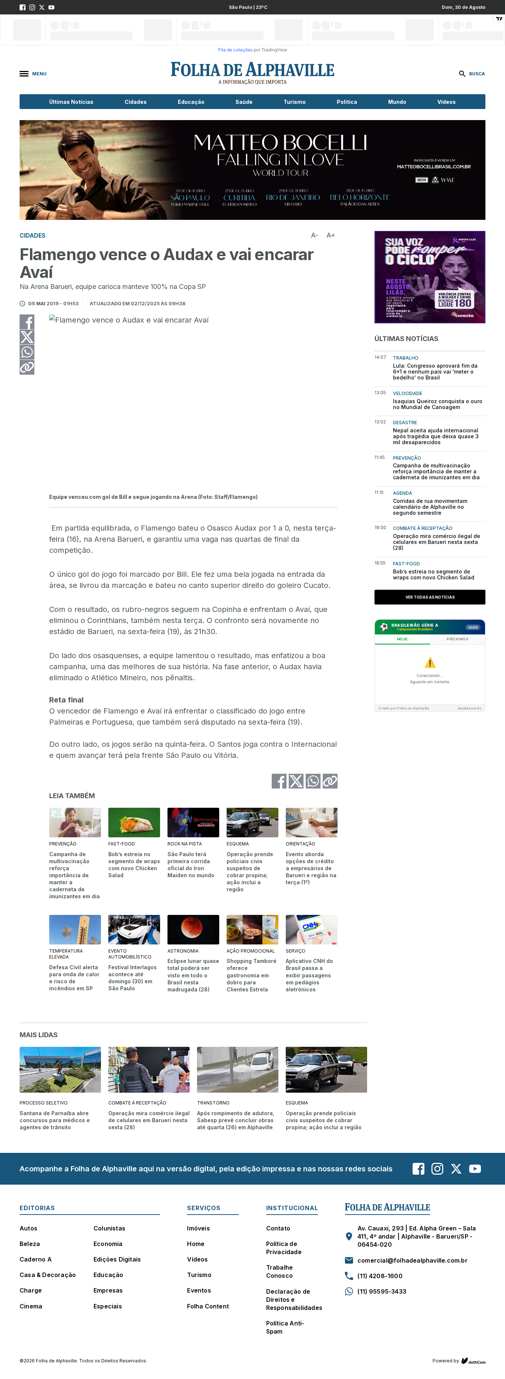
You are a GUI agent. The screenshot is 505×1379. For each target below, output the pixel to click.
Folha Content (208, 1306)
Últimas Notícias (71, 102)
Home (195, 1243)
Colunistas (109, 1228)
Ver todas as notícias (430, 597)
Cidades (136, 102)
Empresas (108, 1290)
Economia (108, 1243)
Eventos (199, 1290)
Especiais (108, 1306)
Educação (191, 102)
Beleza (30, 1243)
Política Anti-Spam (285, 1327)
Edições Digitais (117, 1259)
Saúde (244, 102)
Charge (31, 1290)
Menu (39, 73)
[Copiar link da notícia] (27, 367)
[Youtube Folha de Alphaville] (51, 7)
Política (347, 102)
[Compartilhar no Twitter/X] (27, 337)
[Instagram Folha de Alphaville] (32, 7)
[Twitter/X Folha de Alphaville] (42, 7)
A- (314, 235)
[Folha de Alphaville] (252, 73)
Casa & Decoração (48, 1274)
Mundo (397, 102)
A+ (330, 235)
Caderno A (36, 1259)
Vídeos (446, 102)
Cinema (31, 1306)
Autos (28, 1228)
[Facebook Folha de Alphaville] (23, 7)
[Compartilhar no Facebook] (27, 321)
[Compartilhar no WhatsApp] (27, 352)
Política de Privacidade (284, 1248)
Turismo (295, 102)
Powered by (446, 1360)
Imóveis (198, 1228)
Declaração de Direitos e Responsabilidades (294, 1299)
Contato (278, 1228)
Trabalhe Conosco (279, 1271)
